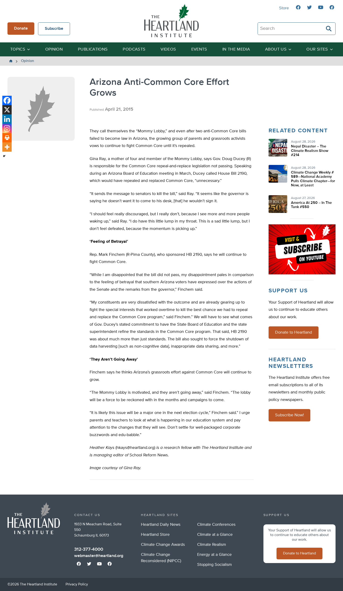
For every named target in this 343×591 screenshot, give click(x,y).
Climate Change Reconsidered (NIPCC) (161, 558)
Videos (168, 49)
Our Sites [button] (317, 49)
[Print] (7, 137)
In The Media (236, 49)
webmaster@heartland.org (98, 556)
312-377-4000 (88, 549)
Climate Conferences (216, 525)
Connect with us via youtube (320, 7)
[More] (7, 147)
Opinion (54, 49)
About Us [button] (276, 49)
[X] (7, 109)
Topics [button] (17, 49)
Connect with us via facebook (298, 7)
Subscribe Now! (289, 415)
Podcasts (134, 49)
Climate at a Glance (215, 535)
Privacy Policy (77, 584)
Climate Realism (211, 545)
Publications (93, 49)
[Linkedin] (7, 119)
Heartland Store (155, 535)
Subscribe (54, 29)
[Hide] (4, 156)
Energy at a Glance (214, 555)
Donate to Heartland (293, 332)
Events (199, 49)
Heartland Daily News (160, 525)
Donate (21, 28)
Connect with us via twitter (309, 7)
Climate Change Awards (163, 545)
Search (329, 29)
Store (284, 8)
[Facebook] (7, 100)
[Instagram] (7, 128)
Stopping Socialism (214, 565)
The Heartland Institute (171, 20)
